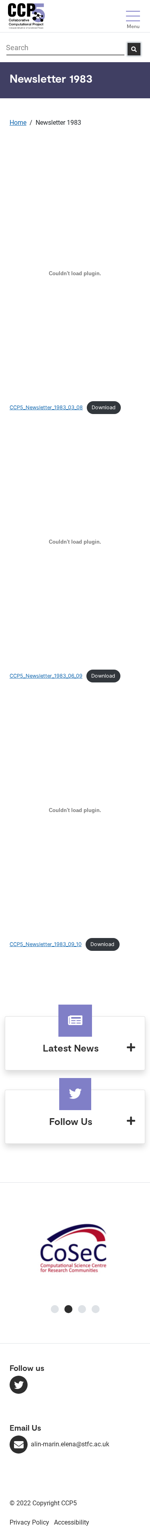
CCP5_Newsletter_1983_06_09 (46, 676)
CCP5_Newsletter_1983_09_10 (46, 944)
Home (18, 122)
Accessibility (71, 1522)
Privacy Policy (29, 1522)
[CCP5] (26, 15)
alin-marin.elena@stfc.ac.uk (70, 1444)
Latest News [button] (71, 1048)
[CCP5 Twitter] (19, 1385)
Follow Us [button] (70, 1121)
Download (104, 407)
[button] (55, 1309)
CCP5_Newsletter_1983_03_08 (46, 407)
